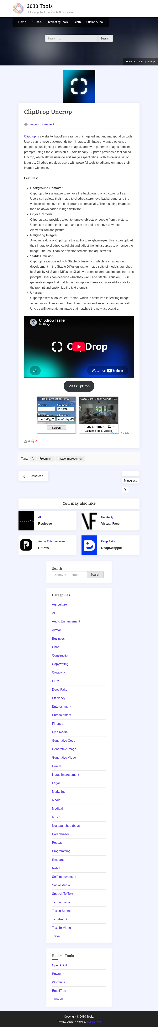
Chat (55, 647)
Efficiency (58, 698)
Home (22, 21)
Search (57, 568)
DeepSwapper (111, 548)
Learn (77, 21)
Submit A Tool (94, 21)
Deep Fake (108, 541)
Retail (56, 868)
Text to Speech (62, 910)
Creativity (107, 517)
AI (33, 458)
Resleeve (45, 523)
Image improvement (41, 124)
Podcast (57, 842)
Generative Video (64, 757)
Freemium (46, 458)
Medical (57, 808)
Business (58, 638)
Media (56, 800)
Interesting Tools (57, 21)
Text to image (61, 902)
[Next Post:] (131, 473)
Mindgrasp (130, 480)
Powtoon (58, 973)
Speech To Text (62, 893)
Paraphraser (60, 834)
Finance (57, 723)
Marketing (59, 791)
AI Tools (37, 21)
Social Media (61, 885)
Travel (56, 936)
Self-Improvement (64, 876)
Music (56, 817)
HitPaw (43, 548)
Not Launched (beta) (66, 825)
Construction (60, 655)
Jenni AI (57, 999)
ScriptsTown (94, 1021)
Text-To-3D (59, 919)
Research (58, 859)
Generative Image (64, 749)
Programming (61, 851)
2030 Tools (40, 6)
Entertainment (61, 706)
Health (56, 766)
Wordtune (58, 982)
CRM (55, 681)
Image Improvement (70, 458)
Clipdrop (30, 136)
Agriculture (59, 604)
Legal (56, 783)
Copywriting (60, 664)
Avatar (56, 630)
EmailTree (59, 990)
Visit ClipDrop (79, 386)
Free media (60, 732)
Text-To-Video (61, 927)
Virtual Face (110, 523)
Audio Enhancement (51, 541)
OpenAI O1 (59, 965)
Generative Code (63, 740)
